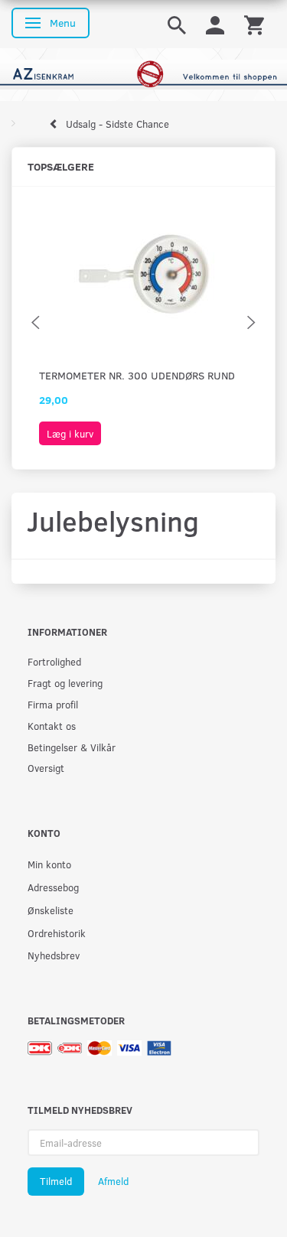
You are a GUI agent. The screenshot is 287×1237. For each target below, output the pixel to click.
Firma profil (53, 704)
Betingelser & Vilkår (72, 747)
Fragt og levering (65, 682)
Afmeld (113, 1181)
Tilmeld (56, 1181)
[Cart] (254, 24)
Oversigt (46, 767)
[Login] (215, 24)
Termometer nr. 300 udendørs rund (137, 375)
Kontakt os (52, 725)
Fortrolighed (54, 661)
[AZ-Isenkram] (143, 73)
